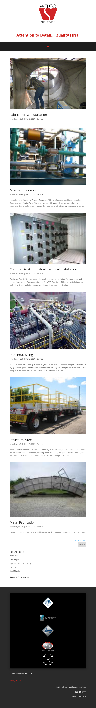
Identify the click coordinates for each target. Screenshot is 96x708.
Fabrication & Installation (28, 114)
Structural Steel (21, 439)
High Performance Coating (20, 563)
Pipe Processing (21, 354)
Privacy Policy (15, 680)
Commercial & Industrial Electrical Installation (43, 269)
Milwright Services (23, 190)
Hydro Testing (15, 555)
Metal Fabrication (23, 522)
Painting (13, 567)
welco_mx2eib (17, 119)
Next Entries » (80, 540)
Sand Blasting (15, 571)
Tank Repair (14, 559)
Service (40, 119)
